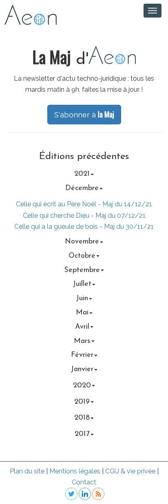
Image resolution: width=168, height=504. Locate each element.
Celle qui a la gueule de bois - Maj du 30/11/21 (84, 226)
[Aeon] (28, 14)
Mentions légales (74, 471)
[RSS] (97, 493)
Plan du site (27, 471)
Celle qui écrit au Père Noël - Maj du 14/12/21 (84, 204)
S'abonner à (84, 114)
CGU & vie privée (130, 471)
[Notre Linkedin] (84, 493)
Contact (84, 482)
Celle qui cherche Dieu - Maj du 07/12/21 (84, 215)
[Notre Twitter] (70, 493)
